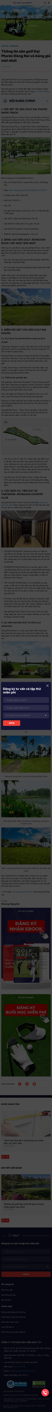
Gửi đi (11, 723)
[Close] (47, 685)
